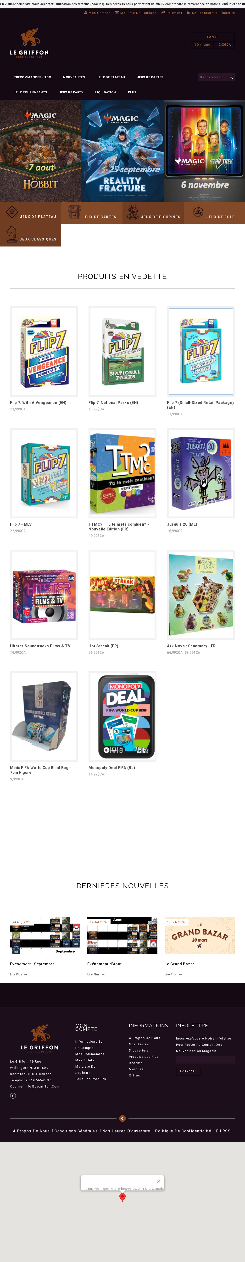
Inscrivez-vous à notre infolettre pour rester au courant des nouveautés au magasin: (203, 1045)
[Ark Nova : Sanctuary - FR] (201, 637)
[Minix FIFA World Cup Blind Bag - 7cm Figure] (44, 758)
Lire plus (16, 974)
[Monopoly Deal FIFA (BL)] (122, 758)
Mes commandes (90, 1054)
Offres (134, 1075)
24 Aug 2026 (21, 922)
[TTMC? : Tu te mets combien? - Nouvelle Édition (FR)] (122, 515)
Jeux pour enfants (30, 92)
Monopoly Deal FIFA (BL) (112, 767)
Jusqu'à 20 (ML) (182, 524)
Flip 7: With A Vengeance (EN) (38, 402)
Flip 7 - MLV (21, 524)
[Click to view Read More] (42, 934)
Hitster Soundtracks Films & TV (40, 646)
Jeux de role (220, 217)
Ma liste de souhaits (138, 13)
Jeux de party (71, 92)
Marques (136, 1069)
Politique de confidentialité (183, 1131)
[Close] (158, 1181)
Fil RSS (223, 1131)
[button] (122, 1197)
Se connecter (203, 13)
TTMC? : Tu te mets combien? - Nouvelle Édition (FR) (119, 526)
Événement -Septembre (32, 964)
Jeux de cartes (150, 77)
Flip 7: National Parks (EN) (113, 402)
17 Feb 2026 (176, 922)
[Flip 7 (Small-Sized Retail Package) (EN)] (201, 393)
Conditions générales (76, 1131)
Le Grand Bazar (179, 964)
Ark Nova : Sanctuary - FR (191, 646)
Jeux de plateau (111, 77)
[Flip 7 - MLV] (44, 515)
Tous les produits (90, 1079)
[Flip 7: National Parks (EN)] (122, 393)
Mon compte (99, 13)
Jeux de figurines (161, 217)
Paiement (174, 13)
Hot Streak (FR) (103, 646)
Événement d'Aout (104, 964)
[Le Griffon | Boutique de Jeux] (29, 43)
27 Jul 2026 (98, 922)
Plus (132, 92)
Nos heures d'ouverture (126, 1131)
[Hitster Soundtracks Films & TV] (44, 637)
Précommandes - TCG (32, 77)
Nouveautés (74, 77)
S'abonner (188, 1070)
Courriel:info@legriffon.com (35, 1086)
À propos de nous (144, 1038)
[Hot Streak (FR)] (122, 637)
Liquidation (105, 92)
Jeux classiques (38, 239)
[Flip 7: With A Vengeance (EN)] (44, 393)
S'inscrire (227, 13)
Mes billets (85, 1060)
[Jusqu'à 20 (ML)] (201, 515)
